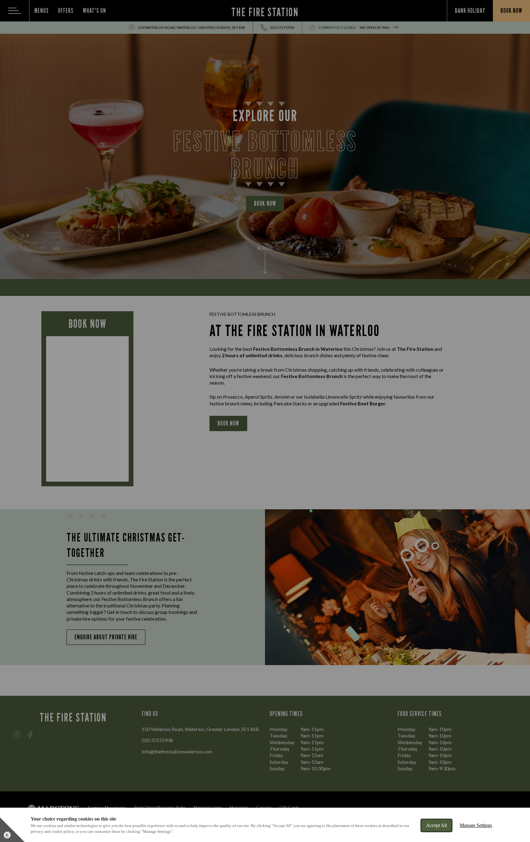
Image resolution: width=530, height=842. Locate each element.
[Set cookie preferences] (12, 829)
